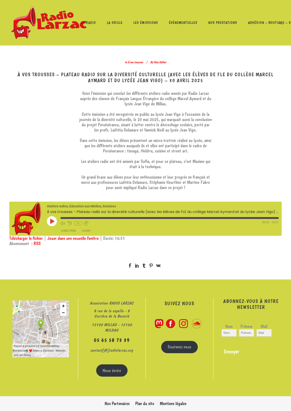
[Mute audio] (62, 223)
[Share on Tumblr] (144, 264)
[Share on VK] (158, 264)
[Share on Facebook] (130, 264)
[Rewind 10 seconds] (69, 223)
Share (86, 231)
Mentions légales (173, 403)
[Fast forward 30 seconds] (86, 223)
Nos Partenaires (117, 403)
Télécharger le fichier (26, 238)
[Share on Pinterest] (151, 264)
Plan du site (144, 403)
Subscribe (68, 231)
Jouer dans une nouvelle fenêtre (73, 238)
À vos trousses (135, 62)
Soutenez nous (179, 347)
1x (77, 223)
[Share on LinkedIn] (137, 264)
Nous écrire (112, 370)
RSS (37, 243)
